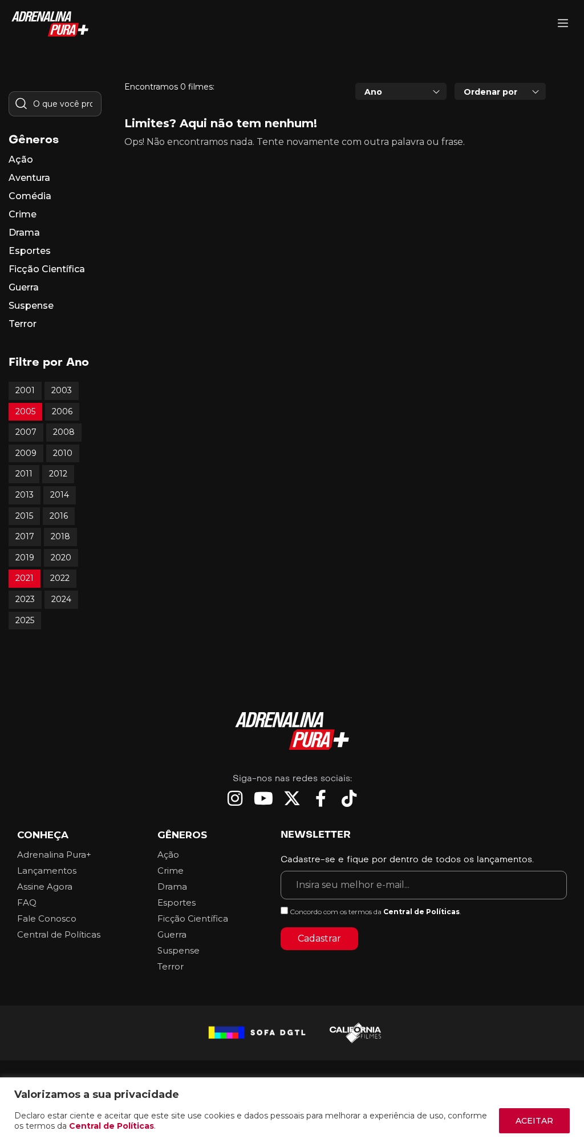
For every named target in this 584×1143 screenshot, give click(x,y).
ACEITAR (534, 1121)
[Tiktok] (349, 798)
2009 (25, 453)
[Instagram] (235, 798)
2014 (59, 495)
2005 (25, 411)
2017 (24, 536)
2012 (58, 473)
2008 (64, 432)
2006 (62, 411)
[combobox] (401, 91)
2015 (24, 516)
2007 (25, 432)
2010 (62, 453)
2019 (24, 557)
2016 (59, 516)
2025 (24, 620)
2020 (61, 557)
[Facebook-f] (320, 798)
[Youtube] (263, 798)
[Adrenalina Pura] (563, 24)
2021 (24, 578)
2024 (61, 599)
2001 (25, 390)
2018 (60, 536)
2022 (60, 578)
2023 (25, 599)
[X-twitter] (292, 798)
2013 (24, 495)
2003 (61, 390)
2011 (24, 473)
